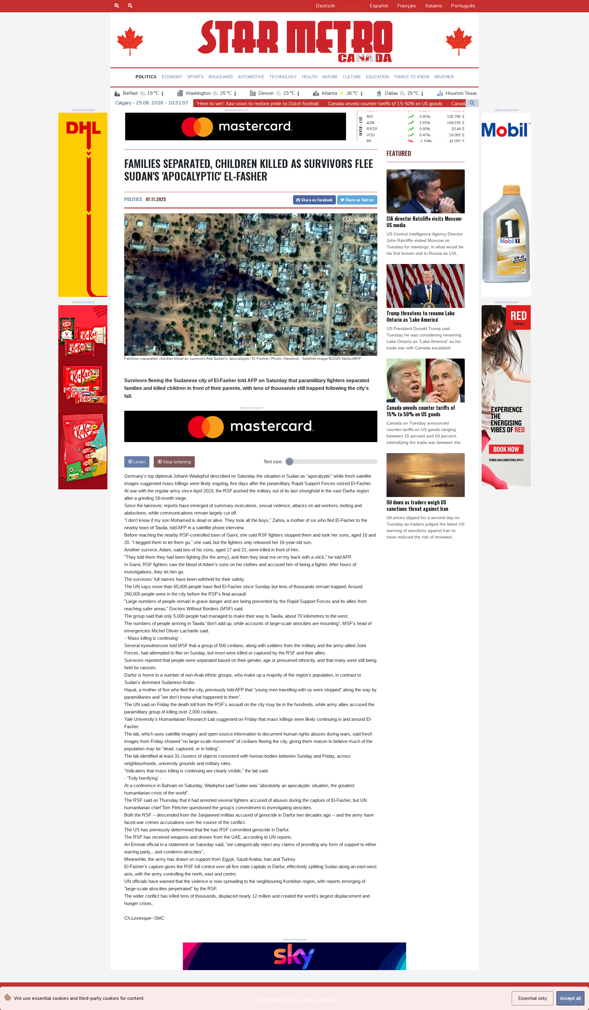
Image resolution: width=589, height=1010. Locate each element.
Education (377, 77)
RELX (371, 141)
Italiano (433, 5)
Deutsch (325, 5)
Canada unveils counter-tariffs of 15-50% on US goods (298, 104)
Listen (139, 462)
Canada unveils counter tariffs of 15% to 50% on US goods (425, 104)
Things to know (411, 77)
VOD (371, 122)
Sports (195, 77)
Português (463, 5)
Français (406, 5)
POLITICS (133, 199)
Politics (146, 77)
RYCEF (372, 116)
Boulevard (221, 77)
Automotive (251, 77)
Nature (330, 77)
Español (379, 5)
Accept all (570, 998)
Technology (283, 77)
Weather (444, 77)
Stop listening (176, 462)
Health (309, 77)
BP (369, 128)
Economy (172, 77)
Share (316, 199)
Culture (352, 77)
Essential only (532, 998)
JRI (369, 135)
